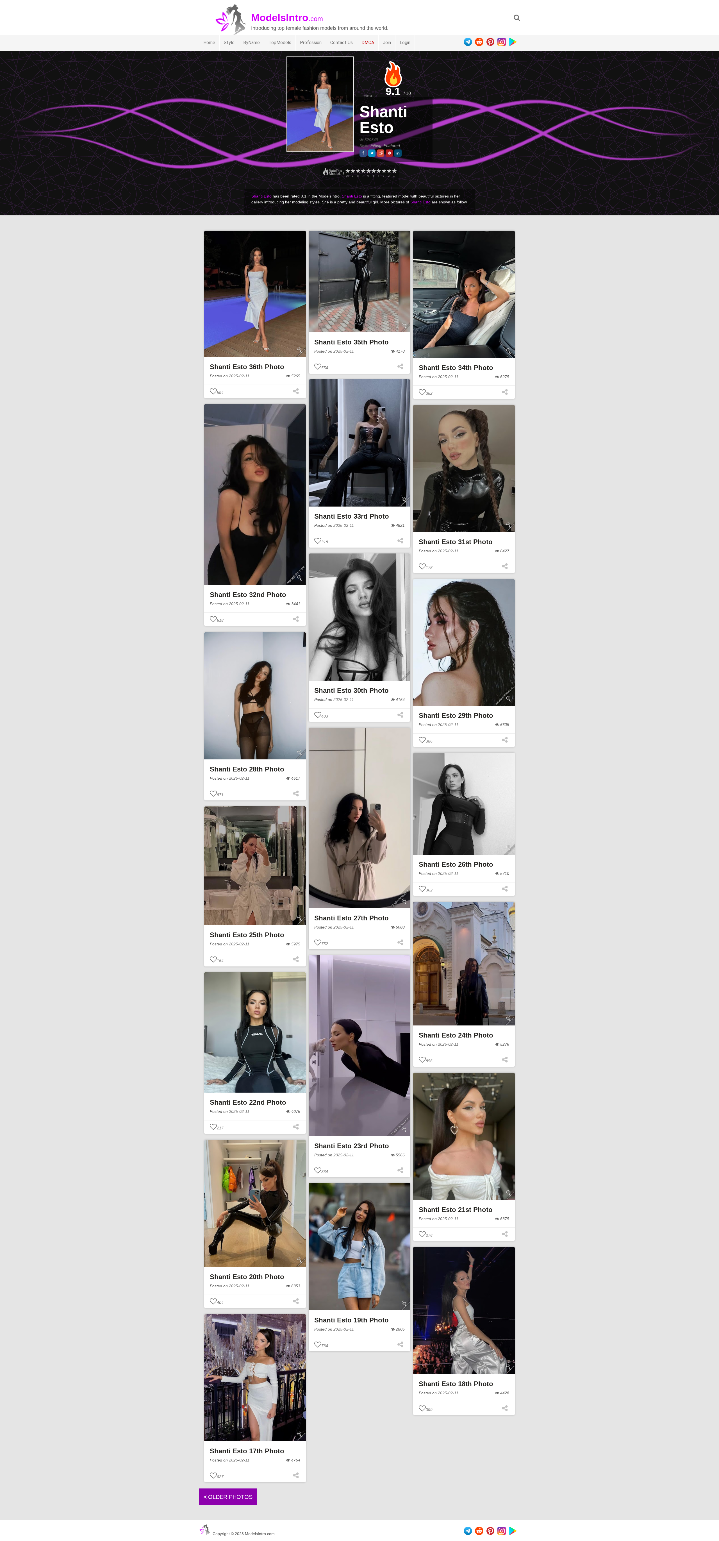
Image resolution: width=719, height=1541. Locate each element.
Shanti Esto (384, 119)
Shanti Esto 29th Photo (456, 715)
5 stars (373, 171)
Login (405, 42)
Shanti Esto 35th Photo (351, 342)
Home (209, 42)
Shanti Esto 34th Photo (456, 367)
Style (229, 42)
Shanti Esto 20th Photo (247, 1277)
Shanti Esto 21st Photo (456, 1209)
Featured (392, 145)
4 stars (378, 171)
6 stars (368, 171)
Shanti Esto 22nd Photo (248, 1102)
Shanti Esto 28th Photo (247, 769)
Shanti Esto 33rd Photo (351, 516)
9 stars (352, 171)
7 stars (362, 171)
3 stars (383, 171)
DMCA (367, 42)
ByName (251, 42)
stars (347, 171)
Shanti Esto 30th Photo (351, 690)
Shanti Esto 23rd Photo (351, 1146)
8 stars (357, 171)
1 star (394, 171)
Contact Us (341, 42)
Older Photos (229, 1497)
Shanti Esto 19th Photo (351, 1320)
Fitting (375, 145)
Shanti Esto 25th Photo (247, 935)
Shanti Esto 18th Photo (456, 1384)
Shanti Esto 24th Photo (456, 1035)
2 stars (388, 171)
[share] (363, 153)
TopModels (280, 42)
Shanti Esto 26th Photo (456, 864)
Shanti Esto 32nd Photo (248, 594)
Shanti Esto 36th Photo (247, 367)
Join (387, 42)
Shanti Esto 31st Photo (456, 542)
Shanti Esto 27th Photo (351, 918)
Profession (311, 42)
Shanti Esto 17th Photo (247, 1451)
